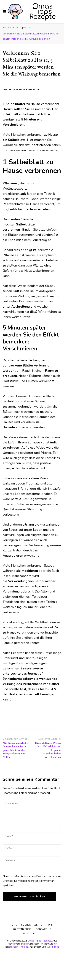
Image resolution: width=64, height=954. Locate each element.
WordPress (53, 946)
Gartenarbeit (22, 929)
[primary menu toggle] (4, 11)
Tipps (49, 924)
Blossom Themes (18, 946)
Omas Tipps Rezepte (42, 12)
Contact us (43, 929)
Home (13, 924)
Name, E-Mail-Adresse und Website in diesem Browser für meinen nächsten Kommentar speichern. (32, 880)
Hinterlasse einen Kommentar (22, 89)
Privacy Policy (32, 933)
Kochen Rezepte (31, 924)
